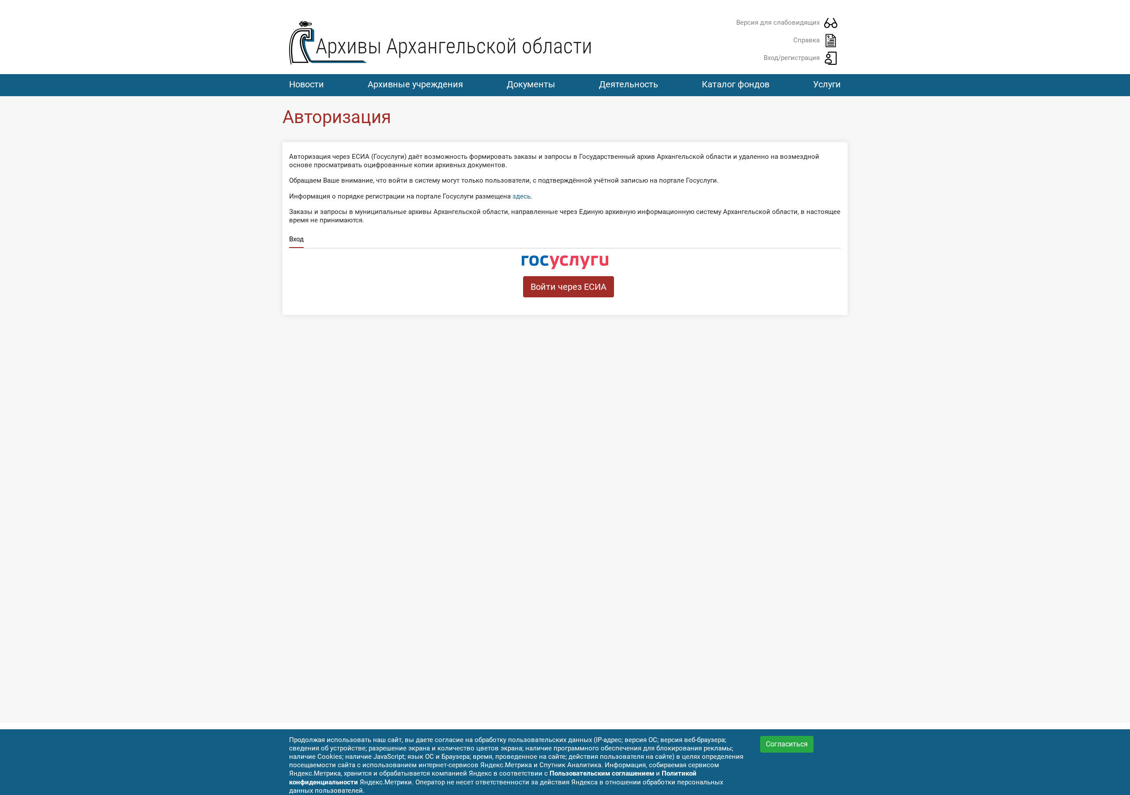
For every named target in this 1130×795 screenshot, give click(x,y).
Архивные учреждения (415, 84)
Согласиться (787, 744)
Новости (306, 84)
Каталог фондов (735, 84)
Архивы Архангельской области (454, 46)
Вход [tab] (296, 239)
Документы (531, 84)
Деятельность (628, 84)
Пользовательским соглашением (602, 773)
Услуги (827, 84)
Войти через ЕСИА (568, 286)
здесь (521, 196)
